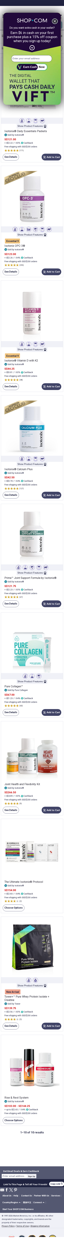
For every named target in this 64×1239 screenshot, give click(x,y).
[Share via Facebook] (7, 1190)
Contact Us (26, 1196)
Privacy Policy (8, 1226)
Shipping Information (40, 1226)
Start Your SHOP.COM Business (18, 1209)
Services (55, 1196)
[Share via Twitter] (11, 1190)
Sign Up (31, 1176)
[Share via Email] (2, 1190)
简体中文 (27, 1202)
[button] (12, 1202)
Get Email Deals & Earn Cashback (21, 1171)
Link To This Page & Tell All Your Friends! (25, 1184)
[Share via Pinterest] (15, 1190)
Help (15, 1196)
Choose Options (13, 908)
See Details (10, 158)
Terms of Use (22, 1226)
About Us (6, 1196)
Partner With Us (41, 1196)
